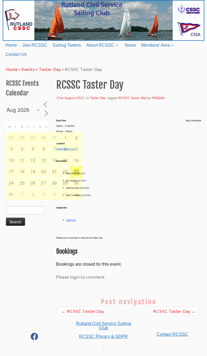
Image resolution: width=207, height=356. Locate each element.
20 (43, 171)
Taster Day (50, 69)
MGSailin (158, 97)
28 (22, 137)
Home (12, 69)
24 (11, 183)
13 (43, 160)
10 (11, 160)
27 (11, 137)
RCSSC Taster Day (132, 97)
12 (32, 160)
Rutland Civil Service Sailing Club (103, 325)
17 (11, 171)
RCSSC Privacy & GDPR (103, 336)
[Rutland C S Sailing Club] (34, 337)
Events (28, 69)
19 (32, 171)
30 (43, 137)
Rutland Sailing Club (65, 148)
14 (54, 160)
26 (32, 183)
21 (54, 171)
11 (22, 160)
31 (54, 137)
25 (22, 183)
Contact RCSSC (172, 334)
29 (32, 137)
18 (22, 171)
